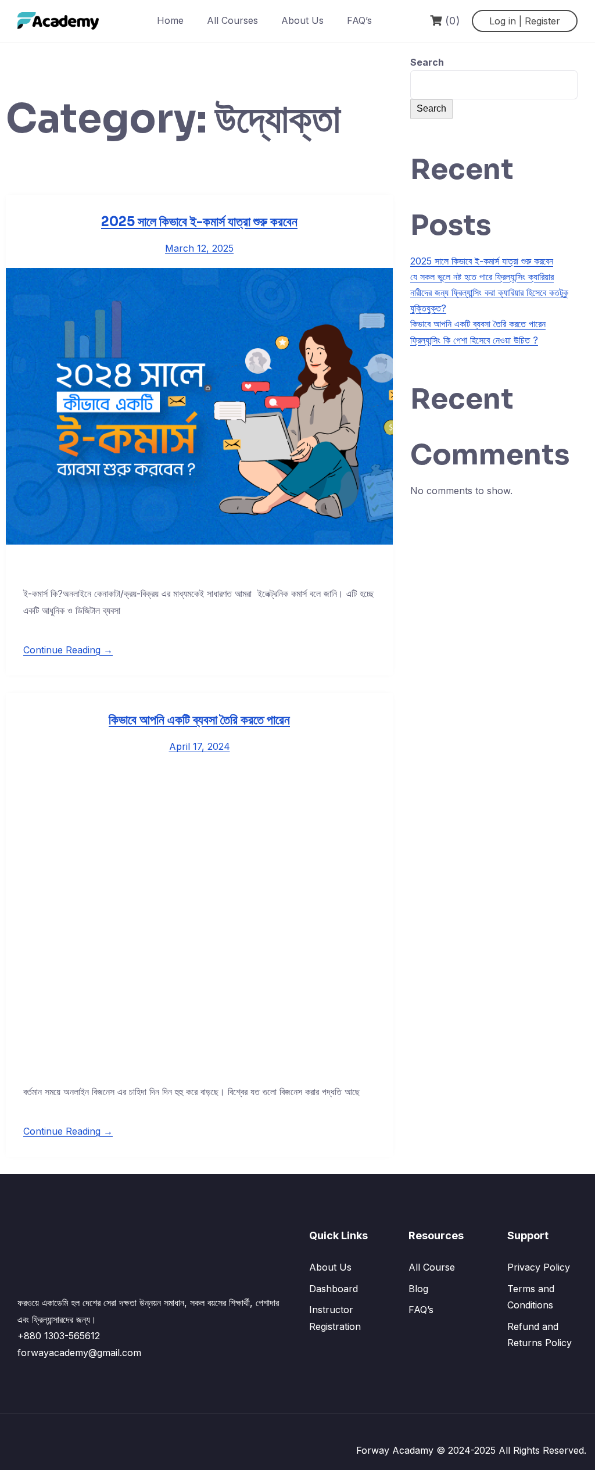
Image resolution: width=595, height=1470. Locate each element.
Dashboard (333, 1288)
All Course (431, 1267)
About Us (302, 20)
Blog (418, 1288)
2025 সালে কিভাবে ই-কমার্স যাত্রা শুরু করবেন (199, 222)
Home (170, 20)
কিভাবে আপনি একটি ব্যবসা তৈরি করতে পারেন (199, 720)
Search (427, 62)
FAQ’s (359, 20)
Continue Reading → (68, 650)
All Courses (232, 20)
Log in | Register (524, 21)
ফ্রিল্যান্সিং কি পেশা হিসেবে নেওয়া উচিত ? (474, 340)
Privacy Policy (538, 1267)
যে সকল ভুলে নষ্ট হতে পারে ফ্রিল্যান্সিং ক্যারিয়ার (482, 276)
